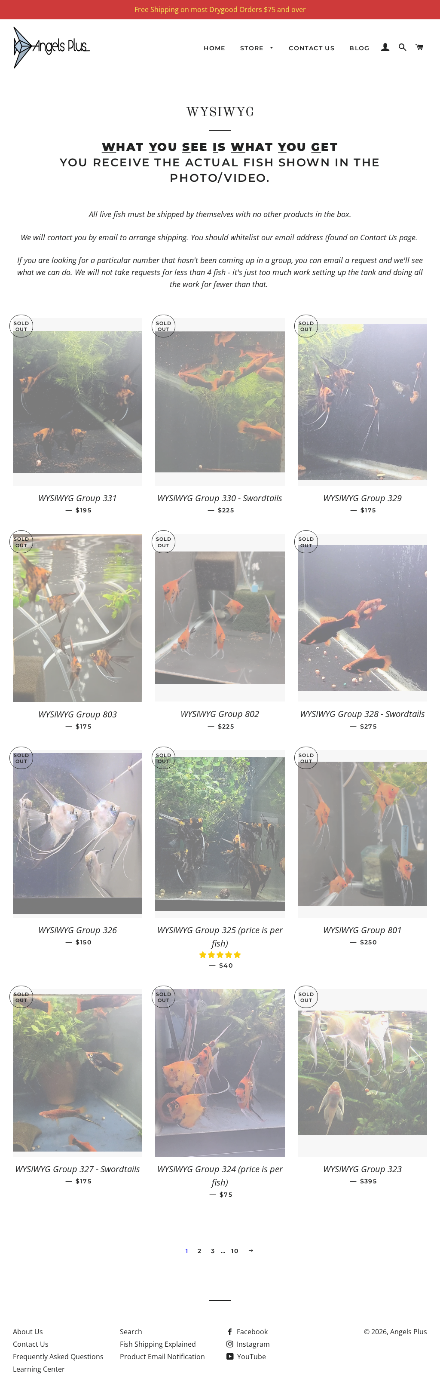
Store (253, 48)
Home (215, 48)
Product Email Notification (162, 1356)
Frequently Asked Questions (58, 1356)
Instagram (252, 1344)
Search (131, 1331)
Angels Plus (408, 1331)
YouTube (250, 1356)
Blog (359, 48)
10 (234, 1251)
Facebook (251, 1331)
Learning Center (39, 1369)
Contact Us (312, 48)
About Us (28, 1331)
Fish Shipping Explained (158, 1344)
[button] (220, 954)
